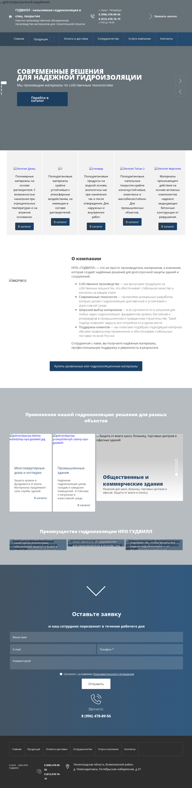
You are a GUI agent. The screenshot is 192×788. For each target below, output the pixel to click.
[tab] (4, 82)
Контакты (166, 38)
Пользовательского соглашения (113, 674)
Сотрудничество (108, 38)
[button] (162, 16)
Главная (19, 38)
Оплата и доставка (76, 38)
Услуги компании (139, 38)
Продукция (41, 39)
